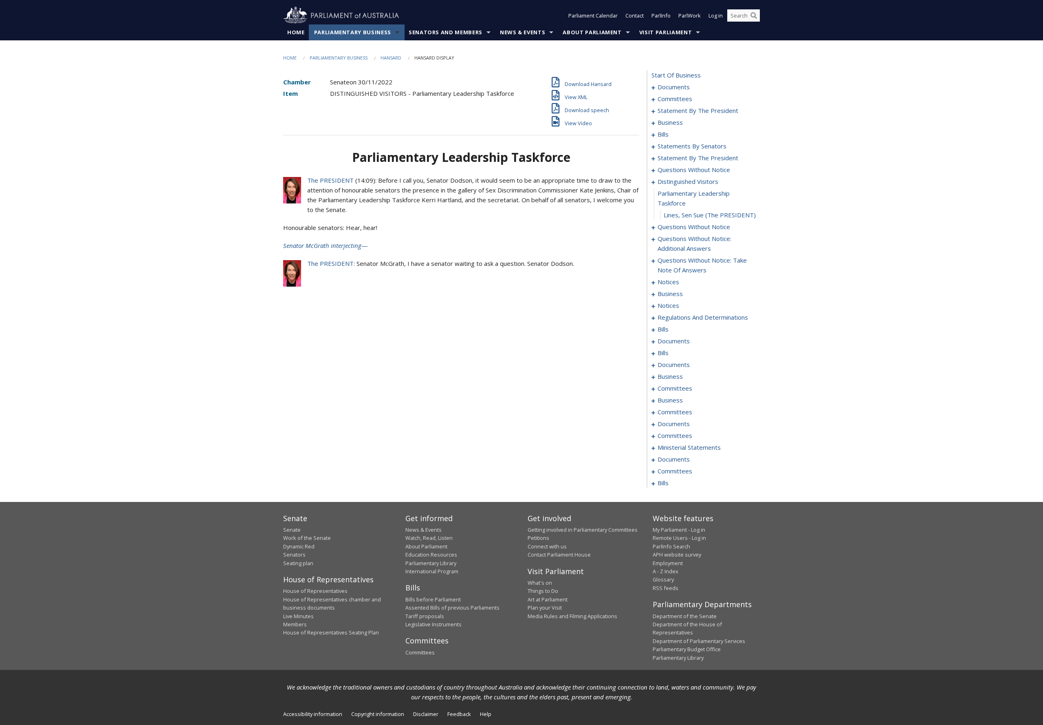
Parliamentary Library (430, 563)
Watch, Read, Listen (429, 538)
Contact (634, 15)
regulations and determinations (703, 317)
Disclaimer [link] (425, 714)
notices (668, 282)
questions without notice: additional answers (694, 243)
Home (296, 32)
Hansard (391, 58)
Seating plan (298, 563)
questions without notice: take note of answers (702, 265)
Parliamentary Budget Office (687, 649)
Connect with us (547, 546)
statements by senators (692, 146)
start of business (676, 75)
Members (295, 624)
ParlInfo (661, 15)
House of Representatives (315, 591)
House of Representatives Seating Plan (331, 632)
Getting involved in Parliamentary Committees (583, 529)
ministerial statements (689, 447)
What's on (540, 582)
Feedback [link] (459, 714)
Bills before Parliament (433, 599)
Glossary (663, 579)
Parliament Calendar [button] (593, 15)
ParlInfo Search (671, 546)
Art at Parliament (548, 599)
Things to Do (543, 591)
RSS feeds (665, 588)
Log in (716, 15)
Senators (294, 554)
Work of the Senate (307, 538)
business (670, 122)
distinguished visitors (688, 181)
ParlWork (689, 15)
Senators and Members (445, 32)
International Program (431, 571)
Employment (668, 563)
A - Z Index (665, 571)
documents (674, 87)
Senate (292, 529)
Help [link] (485, 714)
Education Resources (431, 554)
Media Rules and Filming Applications (572, 616)
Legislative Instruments (433, 624)
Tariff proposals (424, 616)
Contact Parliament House (559, 554)
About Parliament (592, 32)
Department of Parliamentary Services (699, 641)
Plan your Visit (545, 607)
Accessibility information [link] (312, 714)
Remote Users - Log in (679, 538)
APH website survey (677, 554)
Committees (420, 652)
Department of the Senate (685, 616)
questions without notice (694, 170)
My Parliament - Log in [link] (679, 529)
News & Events (522, 32)
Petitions (538, 538)
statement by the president (698, 110)
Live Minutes (298, 616)
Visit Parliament (665, 32)
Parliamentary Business (352, 32)
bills (663, 134)
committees (675, 99)
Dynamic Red (299, 546)
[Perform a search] (754, 15)
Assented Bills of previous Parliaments (452, 607)
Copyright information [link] (377, 714)
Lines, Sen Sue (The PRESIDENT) (710, 215)
